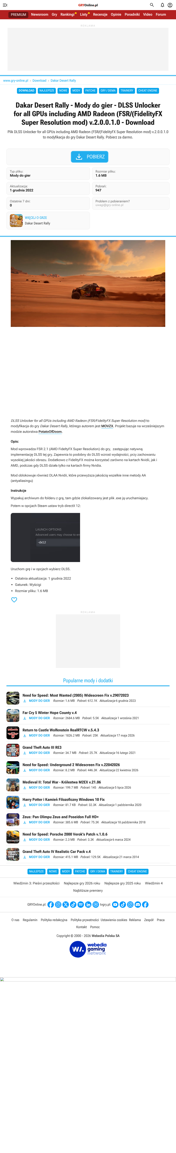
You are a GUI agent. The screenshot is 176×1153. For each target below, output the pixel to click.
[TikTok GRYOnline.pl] (73, 904)
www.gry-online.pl (15, 80)
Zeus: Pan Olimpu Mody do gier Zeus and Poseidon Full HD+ (88, 819)
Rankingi (67, 14)
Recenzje (100, 14)
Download (39, 80)
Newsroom (39, 14)
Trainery (127, 90)
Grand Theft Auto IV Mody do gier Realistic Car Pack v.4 (88, 854)
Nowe (63, 90)
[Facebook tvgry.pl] (145, 904)
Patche (90, 90)
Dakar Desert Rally (63, 80)
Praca (161, 920)
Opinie (116, 14)
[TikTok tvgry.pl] (123, 904)
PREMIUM (18, 15)
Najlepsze (46, 90)
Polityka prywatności (85, 920)
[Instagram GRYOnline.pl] (58, 904)
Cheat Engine (147, 90)
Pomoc (95, 927)
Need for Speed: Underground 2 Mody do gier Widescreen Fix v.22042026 (88, 767)
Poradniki (132, 14)
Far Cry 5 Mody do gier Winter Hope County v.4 (88, 715)
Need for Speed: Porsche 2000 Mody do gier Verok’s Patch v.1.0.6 (88, 837)
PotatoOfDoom (50, 432)
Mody (76, 90)
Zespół (148, 920)
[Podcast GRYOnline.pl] (80, 904)
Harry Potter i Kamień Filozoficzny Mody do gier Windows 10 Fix (88, 802)
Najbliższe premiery (88, 890)
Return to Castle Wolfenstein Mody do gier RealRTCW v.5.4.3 (88, 732)
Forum (161, 14)
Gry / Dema (108, 90)
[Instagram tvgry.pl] (130, 904)
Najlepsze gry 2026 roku (82, 883)
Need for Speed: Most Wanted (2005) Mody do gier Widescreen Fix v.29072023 (88, 698)
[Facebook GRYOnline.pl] (50, 904)
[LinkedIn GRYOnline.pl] (88, 904)
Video (147, 14)
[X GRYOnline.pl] (65, 904)
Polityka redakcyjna (54, 920)
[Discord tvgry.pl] (138, 904)
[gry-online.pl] (88, 5)
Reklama (135, 920)
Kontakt (81, 927)
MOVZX (107, 426)
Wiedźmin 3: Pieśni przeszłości (36, 883)
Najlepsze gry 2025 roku (123, 883)
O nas (15, 920)
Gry (54, 14)
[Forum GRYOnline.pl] (96, 904)
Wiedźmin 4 (154, 883)
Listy (84, 14)
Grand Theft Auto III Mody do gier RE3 (88, 750)
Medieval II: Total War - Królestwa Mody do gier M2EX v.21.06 (88, 785)
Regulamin (30, 920)
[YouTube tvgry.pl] (115, 904)
